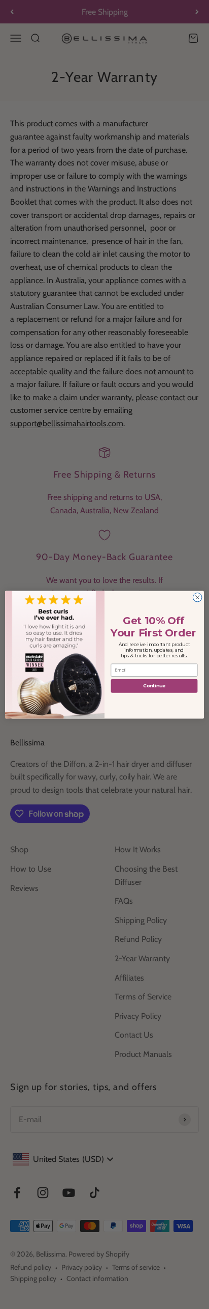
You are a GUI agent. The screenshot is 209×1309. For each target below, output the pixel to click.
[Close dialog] (197, 597)
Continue (154, 685)
